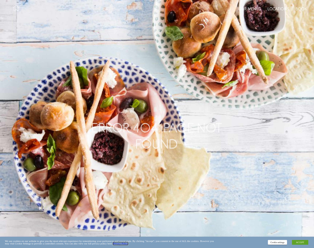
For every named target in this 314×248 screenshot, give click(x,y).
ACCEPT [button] (300, 242)
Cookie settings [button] (277, 242)
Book (301, 9)
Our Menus (249, 8)
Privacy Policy (120, 243)
